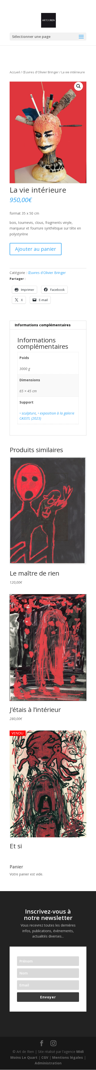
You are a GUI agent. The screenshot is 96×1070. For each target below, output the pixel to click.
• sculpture (27, 413)
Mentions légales (67, 1057)
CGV (44, 1057)
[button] (78, 86)
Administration (48, 1063)
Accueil (15, 72)
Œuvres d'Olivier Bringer (41, 72)
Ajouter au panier (35, 249)
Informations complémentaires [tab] (43, 325)
